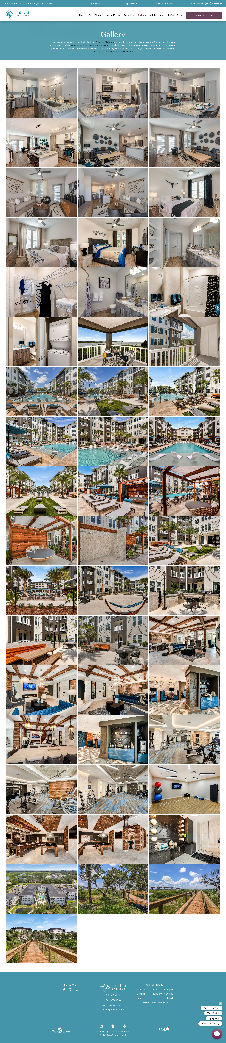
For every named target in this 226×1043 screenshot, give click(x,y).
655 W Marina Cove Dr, (112, 1005)
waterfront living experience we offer (90, 45)
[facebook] (64, 990)
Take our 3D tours (104, 42)
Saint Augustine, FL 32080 (113, 1009)
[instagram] (70, 990)
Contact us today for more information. (113, 51)
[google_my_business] (77, 990)
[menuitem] (82, 15)
